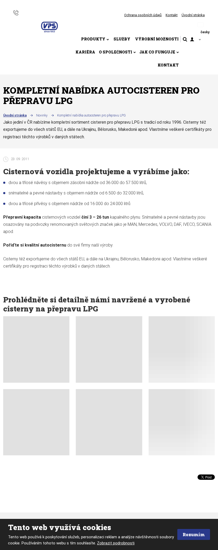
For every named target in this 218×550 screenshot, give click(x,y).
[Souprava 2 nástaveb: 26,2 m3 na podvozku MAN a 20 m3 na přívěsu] (182, 349)
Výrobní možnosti (157, 38)
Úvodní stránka (193, 15)
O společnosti (115, 52)
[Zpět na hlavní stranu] (49, 27)
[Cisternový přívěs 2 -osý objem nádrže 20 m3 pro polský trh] (109, 349)
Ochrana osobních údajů (143, 15)
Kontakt (172, 15)
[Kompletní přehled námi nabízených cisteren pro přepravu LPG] (36, 422)
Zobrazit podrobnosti (116, 543)
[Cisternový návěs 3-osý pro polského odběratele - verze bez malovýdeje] (36, 349)
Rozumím (194, 534)
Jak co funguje (157, 52)
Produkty (93, 38)
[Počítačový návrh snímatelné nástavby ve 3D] (182, 422)
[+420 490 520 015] (16, 12)
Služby (122, 38)
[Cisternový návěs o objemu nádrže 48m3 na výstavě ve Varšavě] (109, 422)
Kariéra (85, 52)
